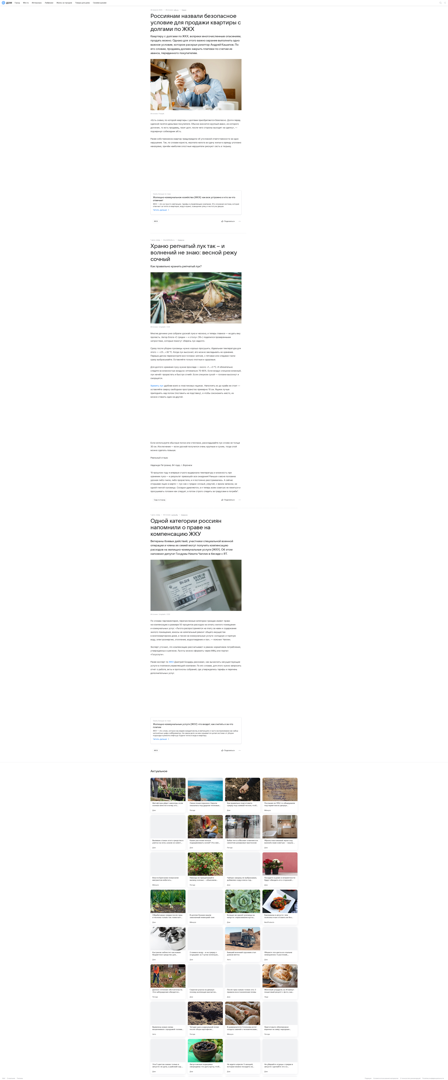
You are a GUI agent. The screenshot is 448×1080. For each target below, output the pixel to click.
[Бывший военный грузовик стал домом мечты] (242, 944)
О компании (11, 1078)
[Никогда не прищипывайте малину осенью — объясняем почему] (205, 869)
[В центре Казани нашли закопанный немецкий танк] (205, 907)
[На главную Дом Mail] (8, 3)
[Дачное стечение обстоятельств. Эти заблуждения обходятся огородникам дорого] (168, 981)
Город (184, 10)
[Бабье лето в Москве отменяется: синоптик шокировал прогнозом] (242, 832)
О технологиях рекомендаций (410, 1078)
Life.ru (176, 10)
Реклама (20, 1078)
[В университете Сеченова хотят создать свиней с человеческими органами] (242, 1019)
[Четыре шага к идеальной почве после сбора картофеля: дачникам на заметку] (205, 1019)
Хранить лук (156, 385)
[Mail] (3, 3)
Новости (181, 240)
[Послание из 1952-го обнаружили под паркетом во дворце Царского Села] (280, 795)
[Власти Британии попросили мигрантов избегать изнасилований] (168, 869)
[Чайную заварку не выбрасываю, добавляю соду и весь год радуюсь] (242, 869)
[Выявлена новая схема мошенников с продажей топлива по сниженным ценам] (168, 1019)
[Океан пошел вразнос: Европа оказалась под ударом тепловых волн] (205, 795)
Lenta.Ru (174, 515)
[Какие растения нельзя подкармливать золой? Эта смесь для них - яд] (205, 832)
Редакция (368, 1078)
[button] (196, 85)
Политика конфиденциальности (433, 1078)
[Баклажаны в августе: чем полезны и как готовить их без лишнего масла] (280, 907)
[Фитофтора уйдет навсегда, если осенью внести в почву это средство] (168, 795)
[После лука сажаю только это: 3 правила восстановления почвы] (242, 981)
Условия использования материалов (385, 1078)
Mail (3, 1078)
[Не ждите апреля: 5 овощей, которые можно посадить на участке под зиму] (242, 1056)
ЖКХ (171, 662)
